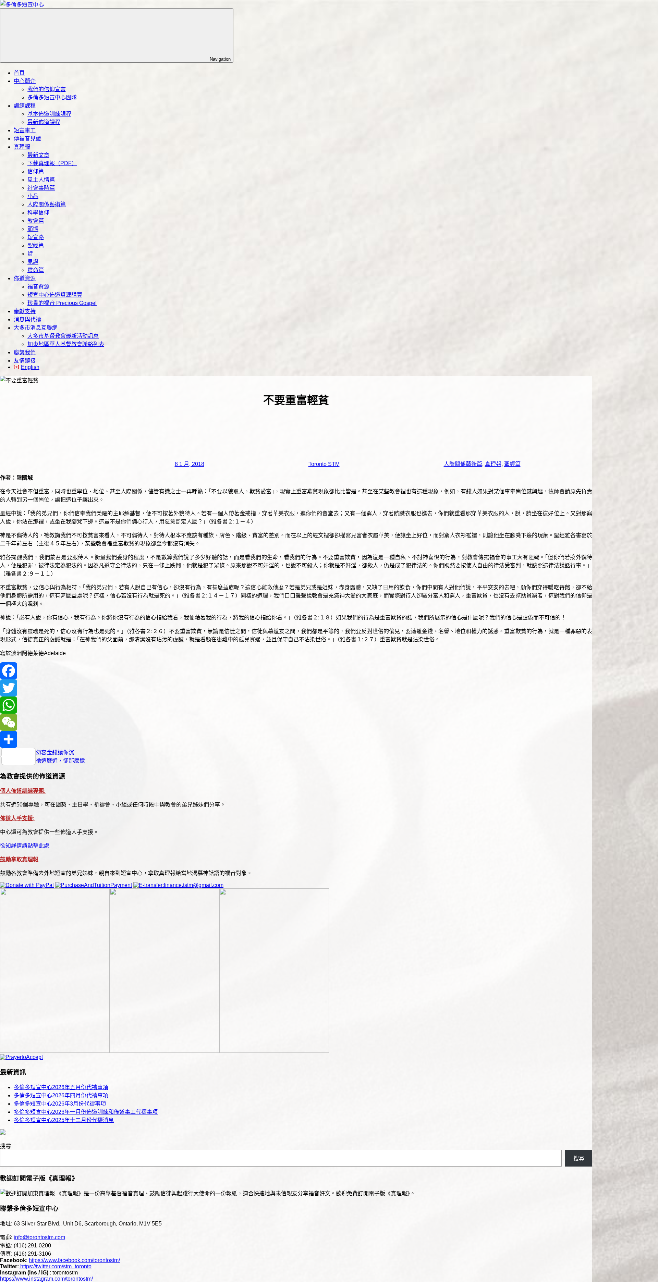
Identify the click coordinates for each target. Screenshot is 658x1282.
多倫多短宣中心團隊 (52, 97)
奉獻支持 (25, 311)
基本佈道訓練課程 (49, 114)
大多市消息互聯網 (36, 328)
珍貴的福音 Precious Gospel (62, 303)
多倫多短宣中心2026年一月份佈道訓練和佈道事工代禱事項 (86, 1112)
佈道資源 (25, 278)
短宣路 (35, 237)
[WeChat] (296, 722)
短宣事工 (25, 130)
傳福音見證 (27, 138)
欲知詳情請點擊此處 (24, 846)
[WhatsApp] (296, 705)
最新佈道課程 (43, 122)
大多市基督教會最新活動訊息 (63, 336)
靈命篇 (35, 270)
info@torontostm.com (39, 1237)
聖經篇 (35, 245)
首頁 (19, 73)
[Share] (296, 739)
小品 (32, 196)
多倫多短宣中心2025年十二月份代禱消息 (64, 1120)
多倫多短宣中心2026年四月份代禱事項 (61, 1095)
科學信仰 (38, 212)
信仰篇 (35, 171)
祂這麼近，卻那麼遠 (60, 761)
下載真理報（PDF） (52, 163)
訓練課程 (25, 106)
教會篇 (35, 221)
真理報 (22, 147)
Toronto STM (324, 464)
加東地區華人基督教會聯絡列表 (65, 344)
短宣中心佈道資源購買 (54, 295)
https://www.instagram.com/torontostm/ (46, 1279)
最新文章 (38, 155)
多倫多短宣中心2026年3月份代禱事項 (60, 1104)
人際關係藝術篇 (46, 204)
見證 (32, 262)
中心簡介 (25, 81)
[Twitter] (296, 688)
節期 (32, 229)
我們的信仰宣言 (46, 89)
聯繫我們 (25, 352)
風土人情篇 (41, 180)
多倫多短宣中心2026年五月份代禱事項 (61, 1087)
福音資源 (38, 286)
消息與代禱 (27, 319)
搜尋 (5, 1146)
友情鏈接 (25, 360)
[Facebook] (296, 670)
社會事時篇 (41, 188)
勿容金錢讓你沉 (55, 752)
